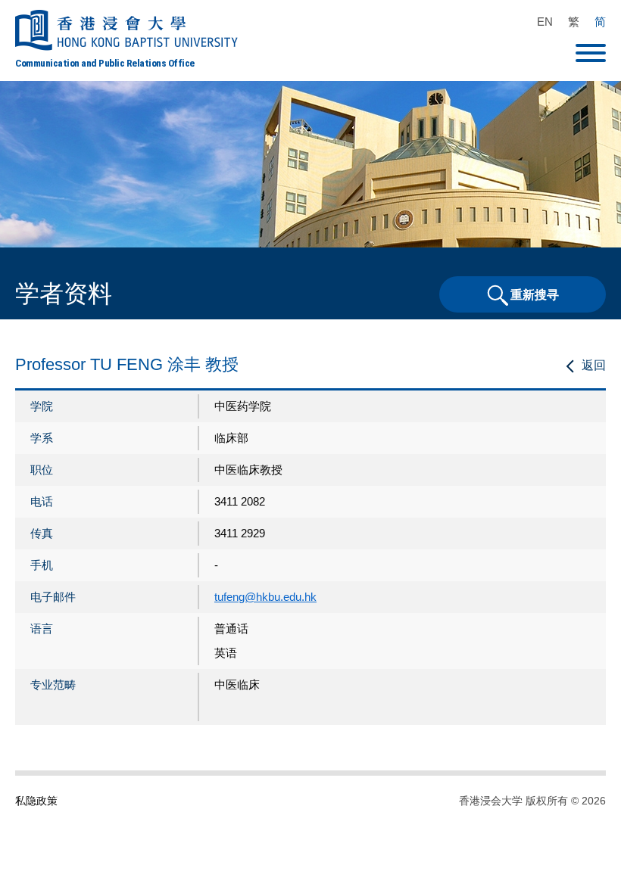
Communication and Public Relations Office (105, 63)
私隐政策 (36, 801)
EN (545, 21)
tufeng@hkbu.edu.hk (265, 596)
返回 (594, 365)
